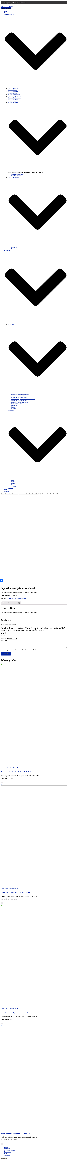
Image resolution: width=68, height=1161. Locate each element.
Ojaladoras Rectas (16, 175)
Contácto (6, 491)
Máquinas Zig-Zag (13, 93)
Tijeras (13, 407)
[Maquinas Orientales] (7, 6)
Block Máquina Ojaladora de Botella (15, 1133)
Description (6, 603)
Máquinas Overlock (13, 88)
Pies (12, 480)
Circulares (14, 247)
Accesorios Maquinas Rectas (19, 397)
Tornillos (13, 486)
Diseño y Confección (16, 403)
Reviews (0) (16, 603)
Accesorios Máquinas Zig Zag (19, 400)
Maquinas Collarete (13, 101)
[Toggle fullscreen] (4, 1158)
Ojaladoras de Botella (17, 174)
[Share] (3, 1158)
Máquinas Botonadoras (14, 94)
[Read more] (2, 782)
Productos (8, 494)
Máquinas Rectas (12, 90)
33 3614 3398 (8, 3)
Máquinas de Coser (10, 1150)
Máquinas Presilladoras (14, 99)
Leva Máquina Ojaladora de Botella (15, 1013)
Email (3, 636)
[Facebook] (1, 580)
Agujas (13, 483)
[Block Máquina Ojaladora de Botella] (34, 1075)
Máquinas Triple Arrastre (14, 96)
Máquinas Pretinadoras (14, 98)
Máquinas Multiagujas (13, 91)
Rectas (13, 248)
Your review (5, 640)
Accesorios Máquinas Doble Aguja (20, 394)
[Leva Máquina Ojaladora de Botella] (34, 954)
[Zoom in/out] (6, 1158)
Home (2, 494)
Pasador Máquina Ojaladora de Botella (16, 772)
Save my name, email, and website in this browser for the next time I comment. (27, 650)
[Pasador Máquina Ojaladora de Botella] (34, 714)
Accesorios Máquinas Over (18, 395)
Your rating (5, 638)
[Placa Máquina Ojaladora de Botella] (34, 834)
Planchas (13, 408)
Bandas (13, 484)
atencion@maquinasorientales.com (15, 2)
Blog (5, 489)
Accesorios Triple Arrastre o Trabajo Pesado (23, 399)
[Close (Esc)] (1, 1158)
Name (3, 633)
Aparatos (10, 488)
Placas (13, 481)
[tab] (7, 603)
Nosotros (6, 12)
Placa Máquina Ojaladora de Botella (15, 892)
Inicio (5, 11)
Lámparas (14, 405)
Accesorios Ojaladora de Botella (19, 402)
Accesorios (15, 494)
